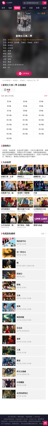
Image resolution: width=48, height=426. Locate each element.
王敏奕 (23, 42)
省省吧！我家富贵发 (25, 193)
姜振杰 (10, 45)
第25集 (9, 138)
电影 (10, 8)
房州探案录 (5, 209)
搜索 (45, 3)
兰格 (35, 193)
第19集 (9, 129)
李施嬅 (29, 42)
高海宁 (36, 42)
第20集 (25, 129)
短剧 (44, 8)
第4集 (9, 106)
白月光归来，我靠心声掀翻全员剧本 (15, 225)
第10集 (9, 115)
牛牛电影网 (6, 80)
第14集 (25, 120)
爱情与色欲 (38, 225)
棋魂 (18, 285)
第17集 (25, 124)
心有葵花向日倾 (40, 209)
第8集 (25, 111)
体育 (37, 8)
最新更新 (29, 417)
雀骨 (18, 339)
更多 (43, 233)
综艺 (24, 8)
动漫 (31, 8)
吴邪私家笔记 (22, 393)
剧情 (9, 54)
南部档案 (20, 317)
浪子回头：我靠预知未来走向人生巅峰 (32, 225)
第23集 (25, 134)
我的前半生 (21, 241)
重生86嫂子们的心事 (25, 209)
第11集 (25, 115)
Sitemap (37, 417)
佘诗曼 (16, 42)
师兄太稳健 (21, 371)
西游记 (19, 274)
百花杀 (19, 328)
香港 (9, 51)
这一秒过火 (21, 252)
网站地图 (21, 417)
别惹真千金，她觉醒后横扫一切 (13, 193)
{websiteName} (9, 419)
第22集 (9, 134)
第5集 (25, 106)
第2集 (25, 101)
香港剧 (22, 80)
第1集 (9, 101)
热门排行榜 (12, 417)
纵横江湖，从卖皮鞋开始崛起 (12, 177)
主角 (18, 295)
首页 (3, 8)
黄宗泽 (10, 42)
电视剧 (17, 8)
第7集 (9, 111)
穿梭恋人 (20, 177)
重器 (18, 361)
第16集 (9, 124)
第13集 (9, 120)
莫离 (18, 306)
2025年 (10, 48)
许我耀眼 (20, 382)
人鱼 (18, 350)
